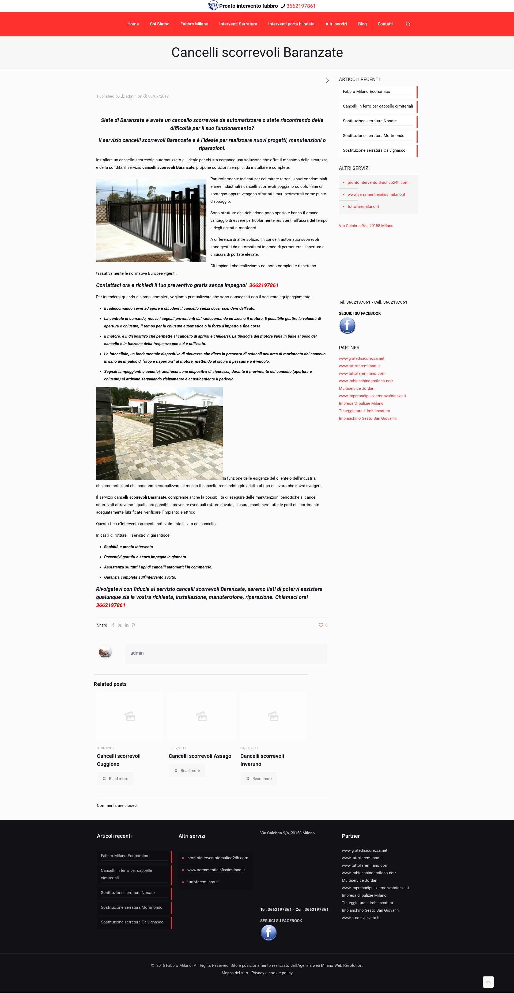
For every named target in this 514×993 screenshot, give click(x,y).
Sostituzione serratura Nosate (370, 121)
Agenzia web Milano (315, 965)
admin (131, 96)
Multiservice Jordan (356, 388)
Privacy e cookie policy (272, 973)
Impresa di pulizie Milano (361, 403)
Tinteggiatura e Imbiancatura (364, 410)
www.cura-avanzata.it (361, 917)
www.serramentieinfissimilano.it (376, 194)
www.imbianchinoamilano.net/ (366, 381)
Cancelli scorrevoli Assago (200, 756)
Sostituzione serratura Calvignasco (374, 150)
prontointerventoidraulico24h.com (378, 182)
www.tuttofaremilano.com (362, 373)
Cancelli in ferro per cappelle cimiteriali (378, 106)
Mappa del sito (235, 973)
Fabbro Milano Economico (366, 91)
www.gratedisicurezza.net (361, 358)
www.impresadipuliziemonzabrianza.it (372, 396)
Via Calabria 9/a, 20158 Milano (366, 225)
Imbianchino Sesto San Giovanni (368, 418)
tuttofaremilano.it (363, 206)
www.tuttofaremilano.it (359, 366)
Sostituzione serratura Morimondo (374, 135)
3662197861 (301, 6)
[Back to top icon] (488, 982)
